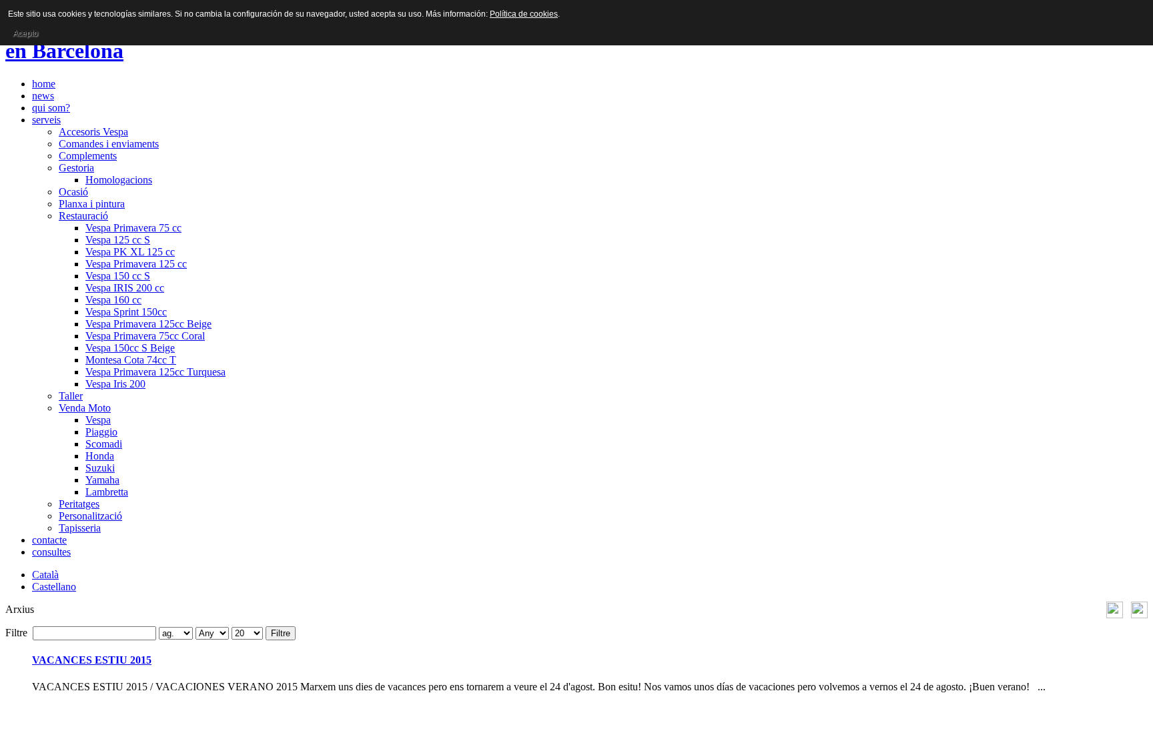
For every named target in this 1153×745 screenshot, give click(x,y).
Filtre (280, 633)
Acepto (25, 33)
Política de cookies (524, 14)
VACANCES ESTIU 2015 (91, 660)
